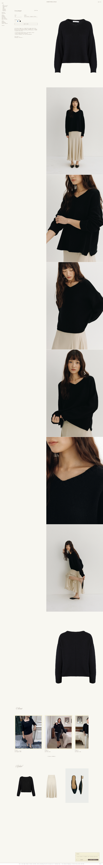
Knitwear (4, 10)
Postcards (4, 13)
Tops (3, 7)
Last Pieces (4, 18)
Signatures (5, 6)
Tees (3, 8)
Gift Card (4, 17)
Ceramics (3, 16)
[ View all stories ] (51, 756)
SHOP (2, 3)
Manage (81, 859)
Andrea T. (46, 750)
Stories (3, 12)
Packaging (4, 22)
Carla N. (16, 750)
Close (100, 863)
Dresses (4, 9)
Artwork (3, 15)
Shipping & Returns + (19, 37)
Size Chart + (17, 36)
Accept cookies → (93, 859)
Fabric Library (5, 23)
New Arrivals (5, 5)
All (3, 4)
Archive (3, 21)
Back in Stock (4, 19)
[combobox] (18, 16)
